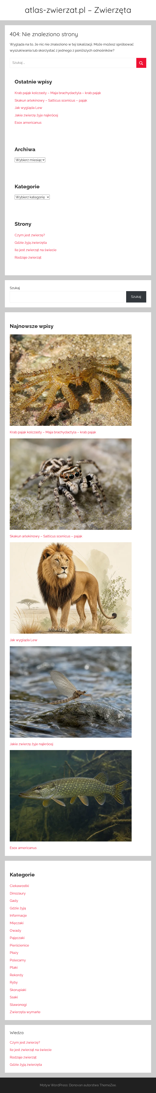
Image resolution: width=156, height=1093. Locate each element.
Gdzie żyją (18, 908)
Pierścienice (19, 945)
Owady (15, 930)
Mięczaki (17, 923)
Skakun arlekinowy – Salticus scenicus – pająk (51, 100)
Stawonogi (18, 1005)
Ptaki (14, 967)
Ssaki (14, 997)
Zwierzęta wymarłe (25, 1012)
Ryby (14, 982)
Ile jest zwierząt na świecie (35, 250)
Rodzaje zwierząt (28, 257)
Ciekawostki (19, 886)
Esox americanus (28, 122)
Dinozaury (18, 893)
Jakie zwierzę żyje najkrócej (36, 115)
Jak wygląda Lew (28, 108)
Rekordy (16, 975)
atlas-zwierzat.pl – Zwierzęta (78, 10)
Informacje (18, 915)
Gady (14, 901)
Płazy (14, 953)
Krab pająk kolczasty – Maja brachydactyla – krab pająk (58, 93)
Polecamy (18, 960)
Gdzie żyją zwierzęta (31, 243)
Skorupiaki (18, 990)
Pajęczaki (17, 938)
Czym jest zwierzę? (30, 235)
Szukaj (15, 288)
